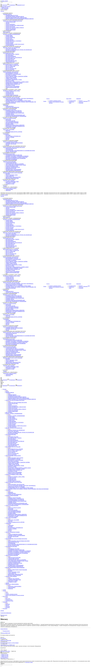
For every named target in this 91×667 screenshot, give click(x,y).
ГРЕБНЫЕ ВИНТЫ (12, 394)
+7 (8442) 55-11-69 (4, 7)
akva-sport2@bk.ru (4, 657)
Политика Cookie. (29, 662)
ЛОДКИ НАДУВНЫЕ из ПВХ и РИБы (16, 476)
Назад (6, 390)
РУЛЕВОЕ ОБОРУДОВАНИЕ (14, 497)
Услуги (6, 593)
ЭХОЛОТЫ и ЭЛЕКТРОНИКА (14, 586)
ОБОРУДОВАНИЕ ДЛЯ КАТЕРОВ (15, 457)
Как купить (7, 598)
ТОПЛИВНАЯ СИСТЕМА (14, 548)
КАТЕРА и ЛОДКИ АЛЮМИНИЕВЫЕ (16, 415)
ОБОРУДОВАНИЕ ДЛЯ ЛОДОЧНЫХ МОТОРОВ (18, 541)
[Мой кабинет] (1, 378)
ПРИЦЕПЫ (10, 492)
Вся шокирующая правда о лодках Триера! (9, 642)
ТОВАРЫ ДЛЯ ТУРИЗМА (13, 578)
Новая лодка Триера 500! (5, 640)
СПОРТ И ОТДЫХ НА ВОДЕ (14, 507)
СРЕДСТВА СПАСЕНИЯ (13, 519)
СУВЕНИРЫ (10, 525)
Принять (2, 663)
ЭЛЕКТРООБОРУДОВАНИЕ (14, 557)
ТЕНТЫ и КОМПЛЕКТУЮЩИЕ (15, 534)
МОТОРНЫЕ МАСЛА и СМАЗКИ (15, 449)
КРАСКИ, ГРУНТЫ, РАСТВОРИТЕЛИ (16, 430)
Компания (7, 604)
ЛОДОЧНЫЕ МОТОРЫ (13, 436)
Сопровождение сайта (5, 651)
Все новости (3, 638)
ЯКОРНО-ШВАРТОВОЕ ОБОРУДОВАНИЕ (17, 569)
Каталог (7, 391)
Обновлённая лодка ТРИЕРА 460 (7, 645)
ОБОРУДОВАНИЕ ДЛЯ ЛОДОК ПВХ (16, 484)
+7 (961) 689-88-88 (4, 8)
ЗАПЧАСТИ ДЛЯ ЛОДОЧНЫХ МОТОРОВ (17, 402)
